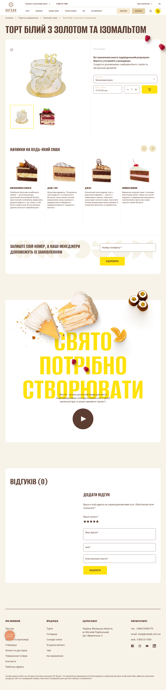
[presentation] (144, 148)
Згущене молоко (70, 11)
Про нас (9, 628)
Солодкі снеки (54, 11)
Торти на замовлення (28, 18)
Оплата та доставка (16, 650)
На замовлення (96, 11)
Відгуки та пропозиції (17, 639)
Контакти (10, 661)
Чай (83, 11)
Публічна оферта (14, 666)
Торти (27, 11)
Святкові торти (50, 18)
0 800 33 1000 (62, 4)
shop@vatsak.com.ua (149, 634)
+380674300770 (144, 628)
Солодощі (39, 11)
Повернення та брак (16, 656)
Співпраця (11, 645)
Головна (9, 18)
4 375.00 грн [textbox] (101, 90)
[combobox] (125, 79)
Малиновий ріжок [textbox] (104, 80)
